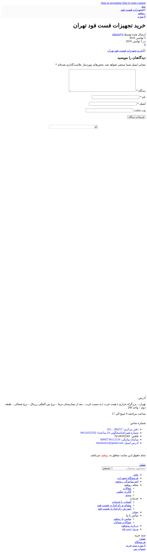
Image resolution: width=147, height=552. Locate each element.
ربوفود (105, 455)
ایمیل (141, 103)
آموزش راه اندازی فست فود (114, 508)
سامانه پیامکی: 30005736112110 (119, 439)
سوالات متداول (122, 522)
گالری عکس (123, 491)
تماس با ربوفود (122, 518)
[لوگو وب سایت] (133, 13)
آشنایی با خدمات (121, 501)
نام (143, 96)
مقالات (127, 488)
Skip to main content (134, 2)
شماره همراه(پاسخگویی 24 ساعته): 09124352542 (109, 432)
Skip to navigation (111, 2)
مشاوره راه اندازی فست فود (114, 505)
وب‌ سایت (140, 110)
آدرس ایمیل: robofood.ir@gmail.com (117, 442)
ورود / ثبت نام (130, 529)
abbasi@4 (118, 34)
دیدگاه (141, 90)
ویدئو (128, 495)
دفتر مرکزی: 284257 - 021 (122, 429)
